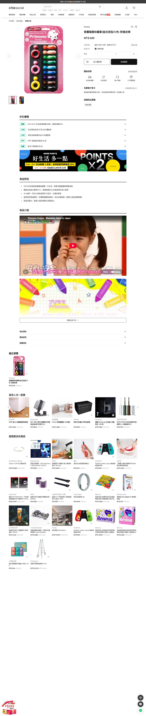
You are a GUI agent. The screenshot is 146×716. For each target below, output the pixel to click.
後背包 (78, 10)
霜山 (75, 461)
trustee (76, 419)
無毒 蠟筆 (88, 105)
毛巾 (60, 10)
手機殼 (72, 10)
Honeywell (12, 494)
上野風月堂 (12, 561)
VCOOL (65, 10)
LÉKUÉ (119, 461)
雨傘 (55, 10)
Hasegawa (34, 561)
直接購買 (124, 62)
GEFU (54, 461)
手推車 (44, 10)
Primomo (12, 378)
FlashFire (98, 461)
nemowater (78, 494)
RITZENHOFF (13, 528)
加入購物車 (97, 62)
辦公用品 (19, 21)
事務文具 (28, 21)
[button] (13, 100)
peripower (34, 419)
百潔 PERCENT (122, 419)
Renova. (98, 494)
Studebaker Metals (15, 461)
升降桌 (50, 10)
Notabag (98, 419)
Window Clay (121, 494)
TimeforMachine (36, 528)
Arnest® (11, 419)
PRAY (32, 494)
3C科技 (11, 21)
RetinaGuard (34, 461)
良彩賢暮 (55, 419)
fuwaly (54, 528)
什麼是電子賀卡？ (131, 88)
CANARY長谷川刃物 (59, 494)
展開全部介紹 (71, 320)
